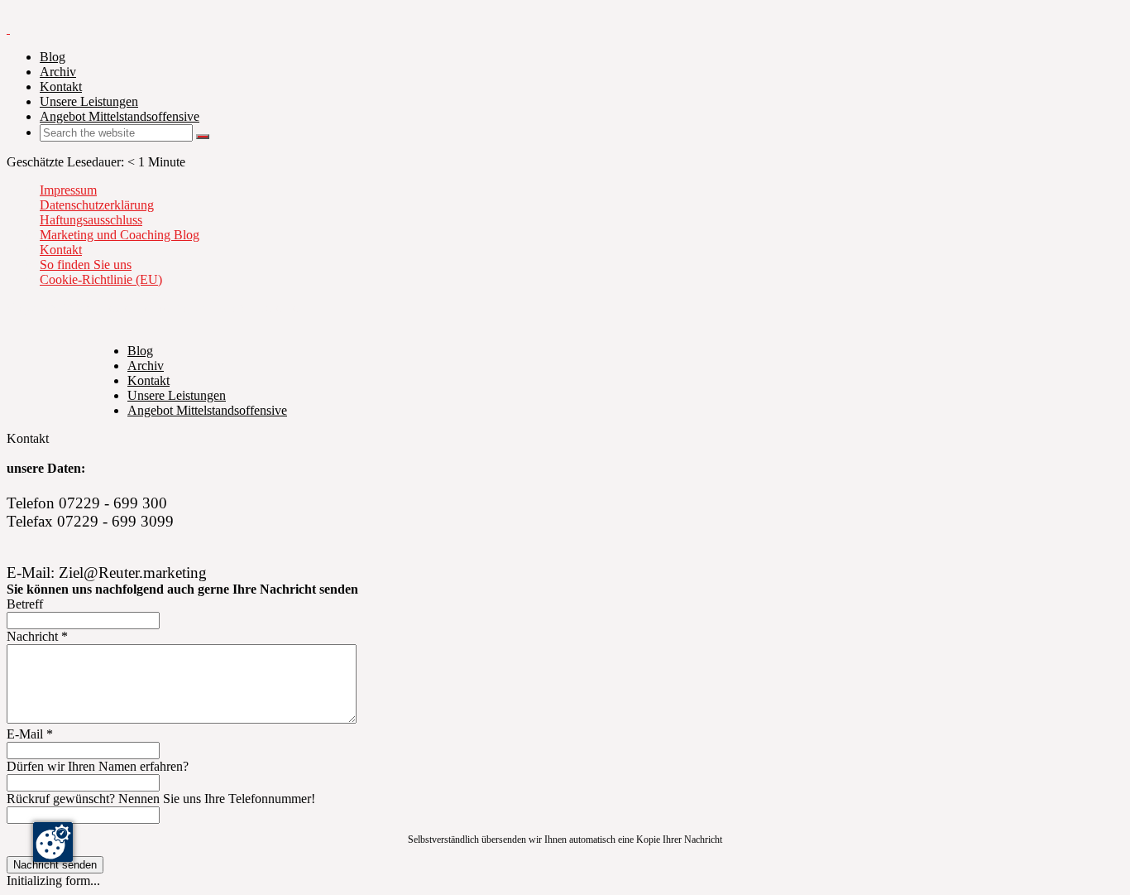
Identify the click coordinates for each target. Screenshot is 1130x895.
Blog (52, 57)
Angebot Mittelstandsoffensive (119, 116)
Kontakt (61, 86)
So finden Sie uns (86, 264)
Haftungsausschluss (91, 220)
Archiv (58, 72)
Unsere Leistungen (89, 101)
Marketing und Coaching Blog (119, 235)
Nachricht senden (55, 865)
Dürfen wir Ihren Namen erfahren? (98, 766)
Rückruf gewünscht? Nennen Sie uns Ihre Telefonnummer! (161, 799)
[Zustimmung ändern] (53, 842)
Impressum (68, 190)
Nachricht (37, 636)
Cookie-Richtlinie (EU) (101, 279)
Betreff (25, 604)
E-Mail (30, 734)
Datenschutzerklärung (97, 205)
